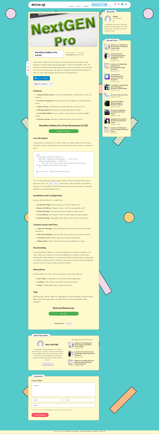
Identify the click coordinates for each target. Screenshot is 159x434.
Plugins (71, 6)
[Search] (110, 6)
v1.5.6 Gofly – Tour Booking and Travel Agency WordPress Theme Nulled (119, 86)
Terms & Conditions (86, 431)
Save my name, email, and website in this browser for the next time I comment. (53, 410)
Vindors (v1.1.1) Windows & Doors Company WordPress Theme (119, 129)
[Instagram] (118, 4)
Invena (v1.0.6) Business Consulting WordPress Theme (118, 111)
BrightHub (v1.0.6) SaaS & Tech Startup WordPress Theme (119, 120)
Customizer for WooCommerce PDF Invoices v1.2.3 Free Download (117, 77)
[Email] (125, 4)
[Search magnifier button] (105, 4)
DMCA (68, 431)
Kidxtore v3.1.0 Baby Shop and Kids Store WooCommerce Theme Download (84, 362)
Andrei (115, 16)
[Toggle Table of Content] (50, 84)
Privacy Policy (75, 431)
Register (86, 6)
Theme (79, 6)
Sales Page (63, 314)
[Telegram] (122, 4)
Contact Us (102, 431)
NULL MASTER (51, 344)
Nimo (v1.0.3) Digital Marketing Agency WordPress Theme (117, 103)
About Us (95, 431)
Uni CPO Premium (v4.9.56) (119, 95)
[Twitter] (115, 4)
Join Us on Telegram (42, 78)
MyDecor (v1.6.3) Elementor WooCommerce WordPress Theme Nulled (83, 344)
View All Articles (47, 364)
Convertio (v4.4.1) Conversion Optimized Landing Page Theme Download (85, 353)
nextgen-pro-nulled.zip (63, 131)
